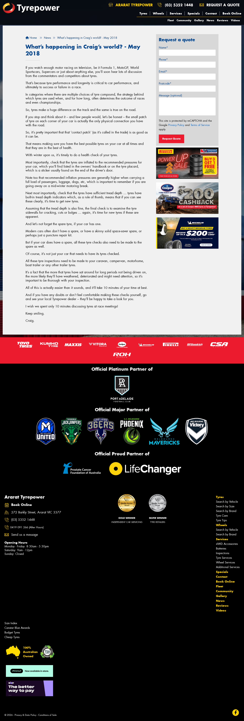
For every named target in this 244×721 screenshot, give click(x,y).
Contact (211, 13)
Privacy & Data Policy (25, 715)
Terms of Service (200, 125)
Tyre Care (222, 516)
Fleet (171, 20)
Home (33, 38)
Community (184, 20)
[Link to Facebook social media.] (235, 712)
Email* (163, 71)
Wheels (158, 13)
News (210, 20)
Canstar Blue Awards (17, 628)
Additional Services (228, 567)
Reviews (222, 20)
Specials (194, 13)
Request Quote (171, 138)
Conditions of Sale (47, 715)
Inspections (222, 553)
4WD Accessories (227, 544)
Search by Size (225, 506)
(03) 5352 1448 (179, 5)
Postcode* (165, 83)
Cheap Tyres (11, 637)
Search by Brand (226, 511)
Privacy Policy (176, 125)
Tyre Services (224, 558)
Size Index (10, 623)
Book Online (232, 13)
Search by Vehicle (227, 502)
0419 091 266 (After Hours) (27, 527)
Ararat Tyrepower (133, 5)
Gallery (199, 20)
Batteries (221, 548)
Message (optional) (170, 95)
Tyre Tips (221, 520)
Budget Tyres (12, 632)
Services (176, 13)
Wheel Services (225, 562)
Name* (163, 47)
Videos (235, 20)
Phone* (163, 59)
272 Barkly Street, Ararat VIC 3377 (36, 512)
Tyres (143, 13)
